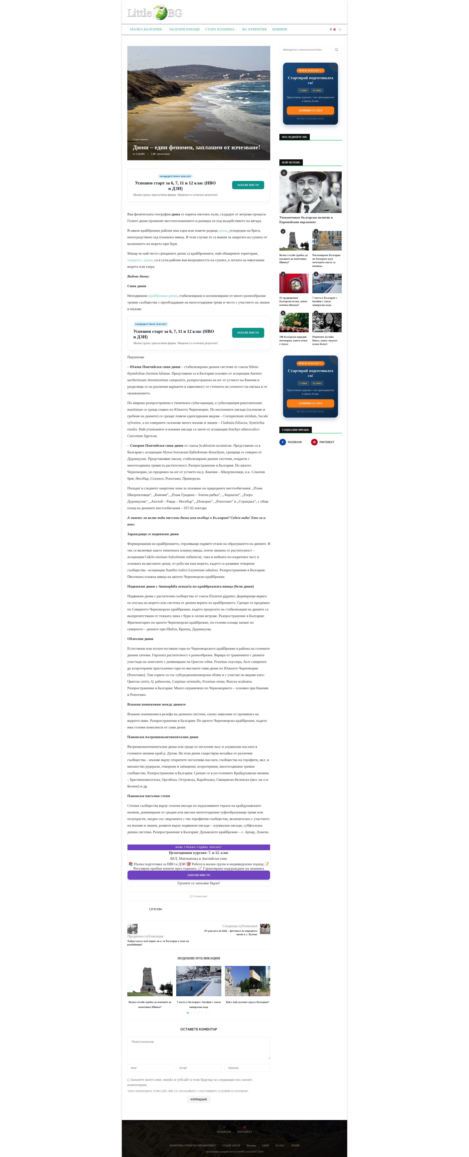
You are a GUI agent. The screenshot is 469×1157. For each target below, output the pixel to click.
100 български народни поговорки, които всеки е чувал (293, 340)
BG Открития (254, 29)
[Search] (340, 29)
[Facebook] (331, 29)
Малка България (146, 29)
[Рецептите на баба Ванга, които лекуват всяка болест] (327, 322)
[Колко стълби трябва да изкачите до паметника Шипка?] (150, 981)
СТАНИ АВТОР (231, 1145)
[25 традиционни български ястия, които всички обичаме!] (294, 283)
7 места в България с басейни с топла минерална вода (324, 301)
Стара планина (219, 29)
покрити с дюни (140, 260)
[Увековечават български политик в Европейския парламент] (310, 192)
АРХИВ (295, 1145)
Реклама (251, 1145)
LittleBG (140, 154)
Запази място (248, 185)
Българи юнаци (184, 29)
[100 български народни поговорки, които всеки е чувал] (294, 322)
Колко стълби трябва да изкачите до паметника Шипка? (293, 259)
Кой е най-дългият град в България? (247, 1002)
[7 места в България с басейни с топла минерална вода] (198, 981)
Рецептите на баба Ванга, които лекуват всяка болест (324, 340)
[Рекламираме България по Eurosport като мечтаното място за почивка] (327, 241)
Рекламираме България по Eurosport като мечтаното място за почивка (326, 260)
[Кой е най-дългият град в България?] (247, 981)
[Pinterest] (334, 29)
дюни (223, 230)
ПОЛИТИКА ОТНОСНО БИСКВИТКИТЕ (193, 1145)
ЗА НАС (280, 1145)
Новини (279, 29)
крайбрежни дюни (162, 296)
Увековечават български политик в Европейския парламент (306, 220)
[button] (132, 990)
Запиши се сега (310, 110)
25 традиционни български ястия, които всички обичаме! (293, 301)
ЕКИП (265, 1145)
